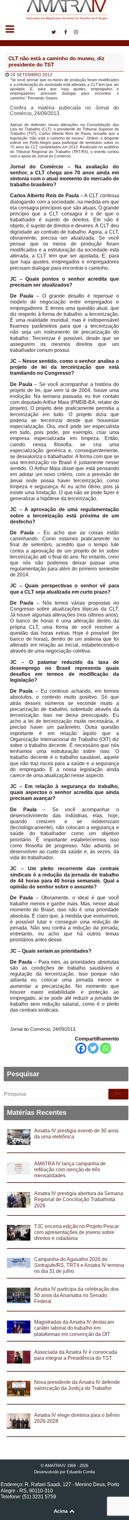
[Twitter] (93, 1048)
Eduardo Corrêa (81, 1472)
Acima (61, 1511)
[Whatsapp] (105, 1048)
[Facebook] (80, 1048)
